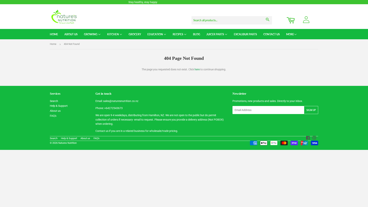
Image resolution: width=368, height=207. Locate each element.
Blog (196, 34)
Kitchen (113, 34)
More (290, 34)
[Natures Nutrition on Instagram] (314, 138)
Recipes (178, 34)
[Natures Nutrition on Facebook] (308, 138)
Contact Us (271, 34)
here (197, 69)
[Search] (267, 16)
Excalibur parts (245, 34)
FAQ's (53, 115)
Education (155, 34)
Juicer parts (215, 34)
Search (54, 101)
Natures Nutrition (67, 142)
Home (54, 34)
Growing (91, 34)
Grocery (135, 34)
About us (55, 110)
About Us (71, 34)
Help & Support (59, 105)
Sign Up (311, 110)
